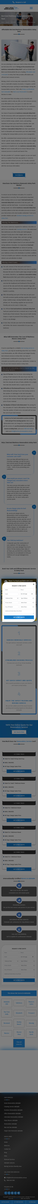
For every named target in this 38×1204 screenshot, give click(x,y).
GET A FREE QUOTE (19, 617)
